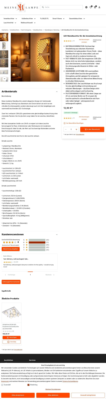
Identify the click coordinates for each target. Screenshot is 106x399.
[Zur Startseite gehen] (21, 7)
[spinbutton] (71, 129)
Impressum (5, 381)
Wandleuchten (37, 30)
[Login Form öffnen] (99, 7)
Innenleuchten (14, 30)
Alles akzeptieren (18, 395)
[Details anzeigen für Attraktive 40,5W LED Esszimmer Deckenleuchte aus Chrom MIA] (12, 313)
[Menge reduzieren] (66, 129)
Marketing (33, 385)
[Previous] (4, 36)
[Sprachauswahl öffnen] (86, 7)
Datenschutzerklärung (70, 381)
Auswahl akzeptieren (88, 395)
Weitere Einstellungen (53, 389)
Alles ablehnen (53, 395)
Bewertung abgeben (10, 249)
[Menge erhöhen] (76, 129)
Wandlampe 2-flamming (52, 30)
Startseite (5, 30)
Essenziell (7, 385)
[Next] (4, 79)
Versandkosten (80, 134)
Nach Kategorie (26, 30)
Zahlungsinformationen (11, 282)
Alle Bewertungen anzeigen (84, 41)
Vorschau (13, 342)
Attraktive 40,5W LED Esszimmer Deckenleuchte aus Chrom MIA (11, 327)
